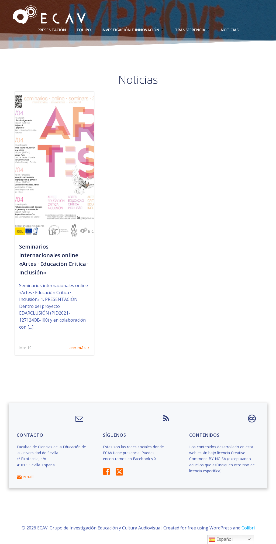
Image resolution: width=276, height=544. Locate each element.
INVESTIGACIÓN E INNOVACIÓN (130, 29)
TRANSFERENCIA (190, 29)
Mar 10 (25, 347)
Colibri (248, 528)
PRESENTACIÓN (51, 29)
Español (224, 539)
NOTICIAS (230, 29)
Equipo (84, 29)
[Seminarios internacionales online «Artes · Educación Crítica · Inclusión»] (54, 164)
